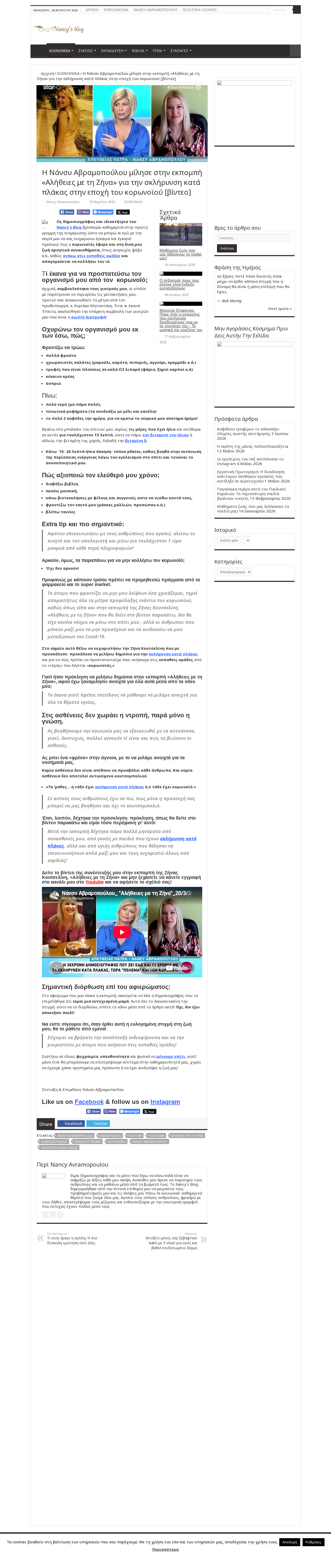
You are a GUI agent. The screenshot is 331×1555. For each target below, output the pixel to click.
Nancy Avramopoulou (63, 201)
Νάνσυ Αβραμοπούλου (150, 1142)
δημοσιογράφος (54, 1142)
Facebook (89, 1101)
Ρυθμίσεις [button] (313, 1542)
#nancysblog (110, 1136)
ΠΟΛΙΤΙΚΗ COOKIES (199, 9)
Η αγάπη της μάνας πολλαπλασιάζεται (253, 446)
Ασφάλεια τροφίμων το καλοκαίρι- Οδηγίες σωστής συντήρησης (248, 431)
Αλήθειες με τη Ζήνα (187, 1136)
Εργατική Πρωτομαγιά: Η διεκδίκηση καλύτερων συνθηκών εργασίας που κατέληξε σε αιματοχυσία (250, 476)
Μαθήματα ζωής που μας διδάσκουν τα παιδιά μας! (181, 254)
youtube (135, 1136)
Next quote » (280, 308)
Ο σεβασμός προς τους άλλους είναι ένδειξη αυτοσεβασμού (179, 284)
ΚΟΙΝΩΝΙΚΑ (59, 50)
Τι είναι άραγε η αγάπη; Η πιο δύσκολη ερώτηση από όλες (72, 1238)
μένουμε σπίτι (170, 1056)
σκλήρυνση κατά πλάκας (173, 653)
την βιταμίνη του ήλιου (165, 434)
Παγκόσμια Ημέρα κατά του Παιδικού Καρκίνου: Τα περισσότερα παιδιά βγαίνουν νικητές (251, 493)
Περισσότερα (165, 1549)
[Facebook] (261, 10)
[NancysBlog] (59, 27)
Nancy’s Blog (69, 227)
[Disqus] (122, 1320)
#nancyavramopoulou (75, 1136)
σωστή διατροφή (88, 317)
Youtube (94, 882)
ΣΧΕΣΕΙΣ (85, 50)
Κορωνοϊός (117, 1142)
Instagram (165, 1101)
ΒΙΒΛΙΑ (138, 50)
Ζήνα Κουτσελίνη (87, 1142)
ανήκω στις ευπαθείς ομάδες (92, 255)
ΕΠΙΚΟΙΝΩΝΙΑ (116, 9)
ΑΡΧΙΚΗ (92, 9)
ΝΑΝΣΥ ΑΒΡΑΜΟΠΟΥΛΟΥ (155, 9)
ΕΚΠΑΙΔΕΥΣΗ (112, 50)
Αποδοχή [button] (289, 1542)
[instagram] (266, 10)
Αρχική (47, 73)
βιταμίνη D (136, 440)
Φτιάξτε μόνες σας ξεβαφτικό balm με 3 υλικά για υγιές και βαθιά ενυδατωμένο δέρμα (171, 1241)
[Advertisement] (254, 185)
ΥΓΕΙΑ (157, 50)
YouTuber (156, 1136)
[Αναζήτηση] (297, 10)
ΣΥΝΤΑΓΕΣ (179, 50)
